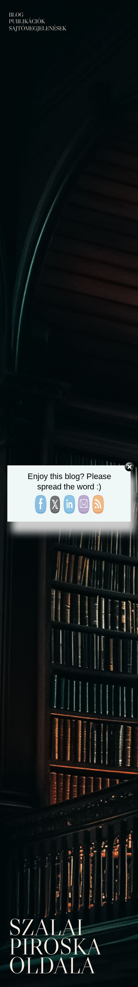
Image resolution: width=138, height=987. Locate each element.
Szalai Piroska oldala (54, 946)
